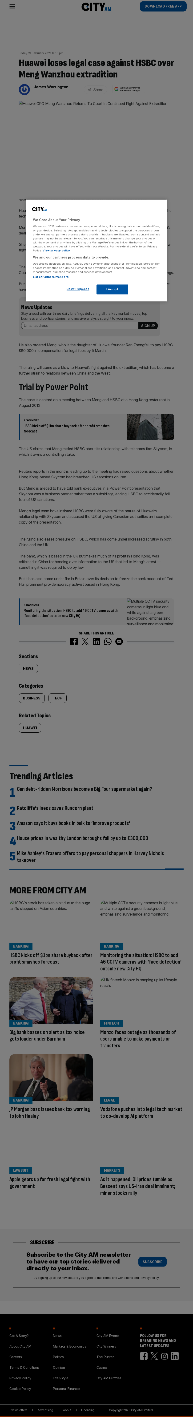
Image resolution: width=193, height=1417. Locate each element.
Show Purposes (78, 289)
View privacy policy (56, 250)
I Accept (112, 289)
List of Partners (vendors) (51, 277)
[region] (96, 250)
